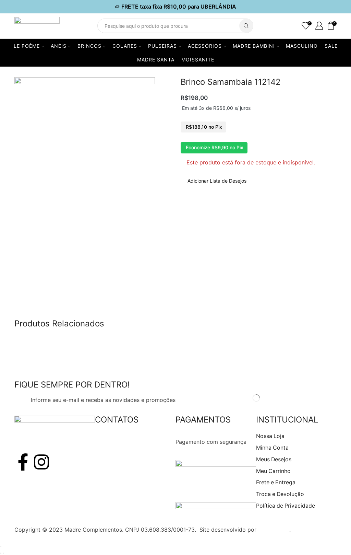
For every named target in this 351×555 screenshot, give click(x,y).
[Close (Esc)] (0, 546)
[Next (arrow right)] (3, 553)
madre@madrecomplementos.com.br (143, 459)
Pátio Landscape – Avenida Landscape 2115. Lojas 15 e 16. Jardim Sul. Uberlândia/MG (134, 512)
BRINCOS (89, 46)
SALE (331, 46)
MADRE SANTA (155, 59)
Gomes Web (273, 529)
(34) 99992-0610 (117, 450)
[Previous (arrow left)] (0, 553)
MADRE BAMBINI (254, 46)
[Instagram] (41, 462)
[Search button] (246, 26)
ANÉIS (58, 46)
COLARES (124, 46)
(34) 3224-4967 (116, 441)
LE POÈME (27, 46)
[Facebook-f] (23, 462)
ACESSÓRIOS (205, 46)
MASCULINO (302, 46)
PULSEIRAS (162, 46)
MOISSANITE (197, 59)
